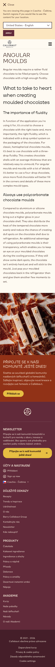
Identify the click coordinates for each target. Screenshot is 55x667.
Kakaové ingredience (14, 551)
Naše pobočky (10, 606)
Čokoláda (8, 546)
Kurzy (6, 601)
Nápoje (7, 587)
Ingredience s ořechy (13, 556)
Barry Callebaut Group (15, 516)
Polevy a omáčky (11, 576)
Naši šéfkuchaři (11, 611)
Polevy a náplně (11, 561)
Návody (7, 616)
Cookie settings (28, 661)
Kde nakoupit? (10, 532)
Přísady (7, 566)
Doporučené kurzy (27, 647)
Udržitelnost (9, 506)
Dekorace (8, 571)
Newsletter (9, 527)
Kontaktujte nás (11, 521)
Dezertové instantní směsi (16, 581)
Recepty (7, 496)
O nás (6, 511)
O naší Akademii (11, 621)
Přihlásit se (13, 393)
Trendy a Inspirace (12, 501)
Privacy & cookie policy (27, 652)
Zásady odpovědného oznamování (27, 656)
